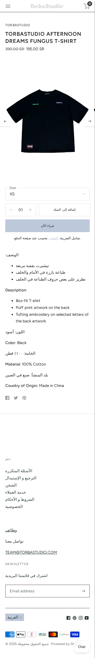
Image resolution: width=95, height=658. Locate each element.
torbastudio (17, 25)
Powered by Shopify (67, 644)
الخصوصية (14, 506)
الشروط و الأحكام (19, 499)
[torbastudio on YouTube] (87, 618)
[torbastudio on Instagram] (81, 618)
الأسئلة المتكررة (18, 470)
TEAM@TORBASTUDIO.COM (31, 552)
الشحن (53, 238)
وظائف (11, 530)
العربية (12, 617)
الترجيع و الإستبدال (20, 478)
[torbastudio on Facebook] (68, 618)
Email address (21, 585)
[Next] (89, 121)
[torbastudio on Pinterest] (75, 618)
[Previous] (5, 121)
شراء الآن (47, 226)
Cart (89, 4)
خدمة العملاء (15, 492)
